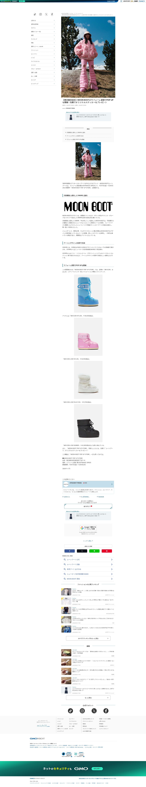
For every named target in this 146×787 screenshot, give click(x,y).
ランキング (34, 39)
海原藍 (112, 655)
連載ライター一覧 (36, 31)
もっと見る (88, 698)
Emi (113, 622)
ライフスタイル (35, 61)
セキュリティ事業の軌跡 (98, 747)
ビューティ (34, 54)
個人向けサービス (100, 783)
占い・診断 (34, 76)
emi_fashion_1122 (110, 613)
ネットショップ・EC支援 (46, 783)
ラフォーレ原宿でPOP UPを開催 (75, 139)
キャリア (33, 80)
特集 (32, 42)
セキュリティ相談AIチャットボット (86, 745)
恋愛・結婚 (34, 72)
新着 (32, 35)
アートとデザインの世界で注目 (75, 136)
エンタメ (33, 65)
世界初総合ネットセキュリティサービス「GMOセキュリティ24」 (43, 745)
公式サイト (67, 496)
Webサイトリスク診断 (72, 745)
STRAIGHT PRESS (70, 108)
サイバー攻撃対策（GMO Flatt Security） (75, 747)
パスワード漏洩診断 (63, 745)
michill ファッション (109, 595)
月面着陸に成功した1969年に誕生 (76, 132)
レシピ (33, 57)
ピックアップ (34, 83)
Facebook (101, 496)
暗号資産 (93, 783)
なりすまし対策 (88, 747)
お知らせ (33, 20)
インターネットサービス (34, 783)
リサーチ (77, 783)
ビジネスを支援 (55, 783)
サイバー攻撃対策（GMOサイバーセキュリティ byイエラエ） (52, 747)
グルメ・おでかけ (36, 68)
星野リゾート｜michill (37, 46)
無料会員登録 (34, 24)
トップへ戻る (87, 541)
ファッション (34, 50)
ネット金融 (88, 783)
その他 (106, 783)
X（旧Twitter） (85, 496)
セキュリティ (62, 783)
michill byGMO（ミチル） (67, 13)
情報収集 (82, 783)
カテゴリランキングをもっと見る (88, 638)
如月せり (112, 665)
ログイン (33, 28)
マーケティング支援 (70, 783)
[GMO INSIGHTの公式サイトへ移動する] (37, 738)
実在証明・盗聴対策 (34, 747)
